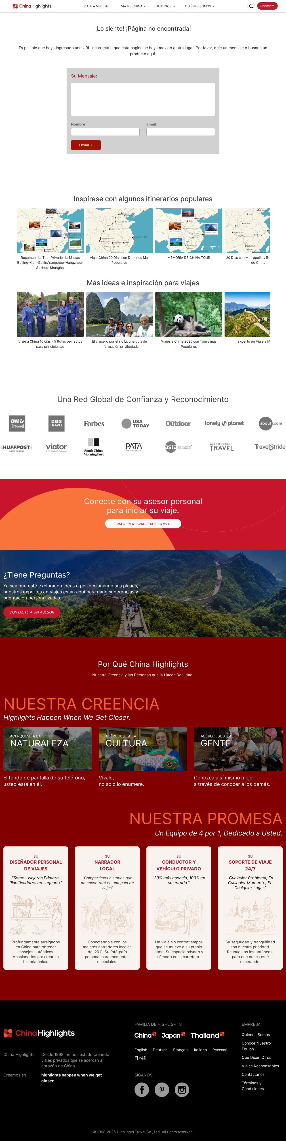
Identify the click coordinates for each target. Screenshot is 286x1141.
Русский (219, 1050)
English (141, 1050)
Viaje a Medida (96, 6)
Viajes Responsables (260, 1066)
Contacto (267, 6)
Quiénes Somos (198, 6)
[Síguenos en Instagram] (182, 1095)
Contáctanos (253, 1074)
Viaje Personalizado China (143, 524)
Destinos (164, 6)
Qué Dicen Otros (256, 1057)
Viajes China (131, 6)
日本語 (140, 1058)
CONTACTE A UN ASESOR (31, 612)
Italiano (200, 1050)
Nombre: (78, 124)
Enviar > (86, 145)
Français (180, 1050)
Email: (151, 124)
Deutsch (160, 1050)
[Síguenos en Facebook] (142, 1095)
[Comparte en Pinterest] (162, 1095)
